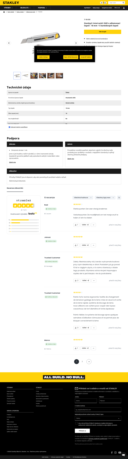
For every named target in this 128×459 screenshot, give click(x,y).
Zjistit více (12, 162)
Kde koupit (102, 31)
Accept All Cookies (86, 57)
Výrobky (7, 8)
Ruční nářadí (11, 12)
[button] (111, 452)
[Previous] (9, 43)
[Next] (76, 43)
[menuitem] (8, 7)
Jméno (77, 397)
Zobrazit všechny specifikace (19, 127)
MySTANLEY (87, 7)
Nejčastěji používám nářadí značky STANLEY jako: (89, 414)
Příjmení (101, 397)
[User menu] (124, 8)
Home (4, 12)
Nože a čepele (20, 12)
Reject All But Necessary (70, 57)
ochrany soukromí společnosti (97, 438)
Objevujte (24, 8)
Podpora (41, 8)
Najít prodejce (96, 7)
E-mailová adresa (80, 406)
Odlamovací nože (30, 12)
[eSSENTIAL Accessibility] (103, 2)
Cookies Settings (43, 57)
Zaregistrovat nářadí (107, 7)
